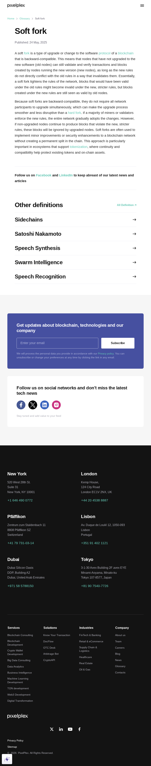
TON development (18, 688)
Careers (119, 647)
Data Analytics (15, 666)
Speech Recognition (40, 276)
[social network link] (21, 404)
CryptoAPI (49, 660)
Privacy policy (106, 353)
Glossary (25, 18)
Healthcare (85, 657)
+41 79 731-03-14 (21, 543)
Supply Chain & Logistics (88, 649)
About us (120, 635)
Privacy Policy (15, 740)
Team (118, 641)
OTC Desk (49, 647)
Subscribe (118, 343)
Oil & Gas (84, 669)
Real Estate (86, 663)
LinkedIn (66, 175)
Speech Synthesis (37, 248)
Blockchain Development (15, 643)
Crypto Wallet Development (15, 652)
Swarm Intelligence (39, 262)
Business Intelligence (19, 672)
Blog (117, 653)
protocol (104, 53)
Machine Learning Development (17, 680)
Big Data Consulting (18, 660)
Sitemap (12, 746)
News (118, 660)
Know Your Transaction (56, 635)
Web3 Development (18, 694)
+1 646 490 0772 (20, 500)
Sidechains (29, 220)
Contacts (120, 672)
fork (26, 53)
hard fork (74, 113)
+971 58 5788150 (21, 586)
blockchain (126, 53)
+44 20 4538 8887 (94, 500)
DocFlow (48, 641)
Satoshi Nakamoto (38, 234)
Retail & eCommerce (91, 641)
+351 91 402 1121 (94, 543)
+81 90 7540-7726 (94, 586)
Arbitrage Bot (51, 653)
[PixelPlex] (16, 6)
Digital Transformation (20, 700)
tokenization (78, 147)
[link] (61, 729)
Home (10, 18)
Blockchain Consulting (20, 635)
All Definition (125, 205)
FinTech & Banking (90, 635)
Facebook (43, 175)
